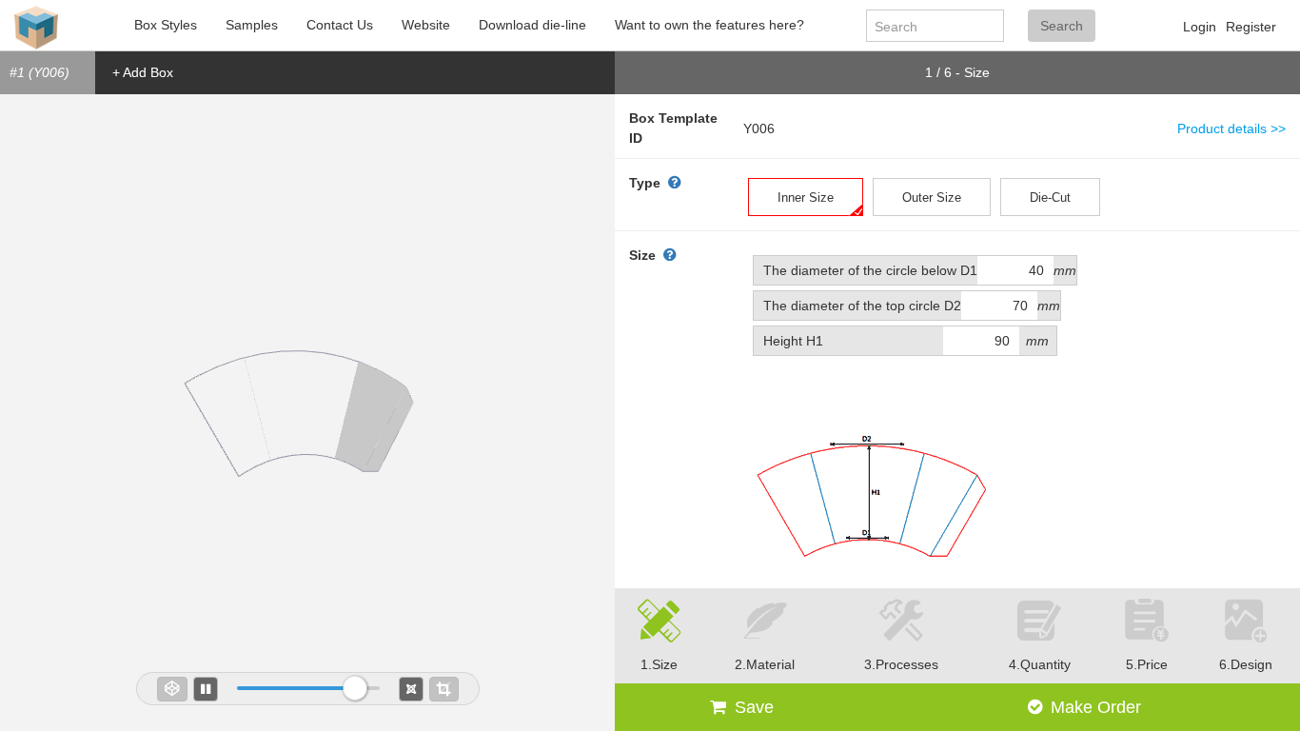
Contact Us (339, 24)
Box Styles (165, 24)
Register (1251, 26)
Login (1199, 26)
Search (1061, 25)
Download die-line (532, 24)
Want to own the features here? (709, 24)
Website (426, 24)
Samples (252, 24)
